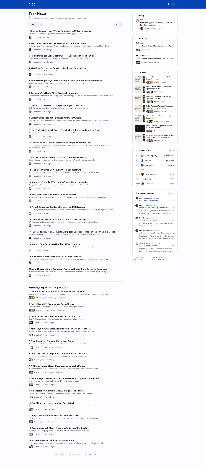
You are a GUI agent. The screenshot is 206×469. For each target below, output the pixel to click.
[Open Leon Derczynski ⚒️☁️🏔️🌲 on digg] (30, 188)
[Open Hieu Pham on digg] (30, 200)
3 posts (37, 372)
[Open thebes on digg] (32, 397)
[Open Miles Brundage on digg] (149, 92)
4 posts (39, 310)
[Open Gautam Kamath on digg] (30, 225)
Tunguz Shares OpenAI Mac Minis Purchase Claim (154, 46)
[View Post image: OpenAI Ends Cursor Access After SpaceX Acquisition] (140, 89)
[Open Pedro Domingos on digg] (30, 62)
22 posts (157, 131)
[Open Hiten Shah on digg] (32, 347)
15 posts (157, 141)
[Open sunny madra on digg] (32, 421)
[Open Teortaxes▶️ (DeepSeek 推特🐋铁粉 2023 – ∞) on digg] (30, 49)
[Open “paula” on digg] (32, 310)
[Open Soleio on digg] (30, 124)
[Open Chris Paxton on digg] (30, 111)
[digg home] (32, 4)
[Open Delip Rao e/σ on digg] (30, 297)
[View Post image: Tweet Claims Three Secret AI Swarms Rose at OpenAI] (140, 79)
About (135, 257)
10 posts (39, 298)
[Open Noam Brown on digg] (149, 121)
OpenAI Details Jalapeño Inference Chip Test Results (159, 127)
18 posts (157, 111)
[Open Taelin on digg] (30, 372)
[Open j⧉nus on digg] (30, 434)
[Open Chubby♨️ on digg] (32, 322)
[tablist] (118, 24)
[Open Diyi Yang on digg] (30, 238)
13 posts (157, 92)
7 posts (37, 434)
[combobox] (36, 24)
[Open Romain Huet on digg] (32, 359)
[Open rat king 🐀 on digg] (30, 397)
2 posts (35, 136)
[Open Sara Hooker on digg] (147, 92)
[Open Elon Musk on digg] (30, 335)
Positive (60, 347)
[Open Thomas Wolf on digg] (147, 111)
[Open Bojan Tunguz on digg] (30, 421)
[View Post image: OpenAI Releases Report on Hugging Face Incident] (140, 118)
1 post (35, 37)
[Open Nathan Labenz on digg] (30, 275)
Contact (143, 257)
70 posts (157, 121)
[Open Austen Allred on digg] (33, 297)
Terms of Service (140, 259)
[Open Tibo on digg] (30, 322)
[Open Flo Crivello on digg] (30, 384)
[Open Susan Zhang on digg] (147, 131)
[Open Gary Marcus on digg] (32, 297)
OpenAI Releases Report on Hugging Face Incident (159, 117)
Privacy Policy (155, 257)
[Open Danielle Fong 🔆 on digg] (30, 37)
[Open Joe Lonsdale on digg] (30, 262)
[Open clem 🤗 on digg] (30, 136)
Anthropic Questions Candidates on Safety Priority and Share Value (159, 136)
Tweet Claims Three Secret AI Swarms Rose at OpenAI (160, 78)
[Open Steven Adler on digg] (30, 74)
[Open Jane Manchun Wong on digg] (30, 446)
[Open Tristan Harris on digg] (33, 310)
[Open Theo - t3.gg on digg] (32, 372)
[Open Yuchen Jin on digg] (151, 111)
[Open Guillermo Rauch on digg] (32, 335)
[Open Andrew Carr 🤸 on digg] (30, 250)
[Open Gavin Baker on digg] (151, 131)
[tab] (117, 24)
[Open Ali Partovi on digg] (30, 99)
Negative (62, 298)
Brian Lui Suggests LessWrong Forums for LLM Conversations (156, 24)
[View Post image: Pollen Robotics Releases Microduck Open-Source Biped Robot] (140, 108)
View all (171, 151)
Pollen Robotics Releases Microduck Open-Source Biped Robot (159, 107)
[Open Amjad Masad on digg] (151, 92)
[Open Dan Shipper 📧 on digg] (30, 409)
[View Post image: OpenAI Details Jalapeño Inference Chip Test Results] (140, 128)
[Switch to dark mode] (168, 4)
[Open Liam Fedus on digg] (149, 131)
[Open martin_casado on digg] (30, 347)
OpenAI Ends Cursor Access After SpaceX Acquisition (158, 88)
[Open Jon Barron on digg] (30, 151)
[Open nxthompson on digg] (32, 409)
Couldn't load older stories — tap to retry (76, 454)
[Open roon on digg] (151, 121)
